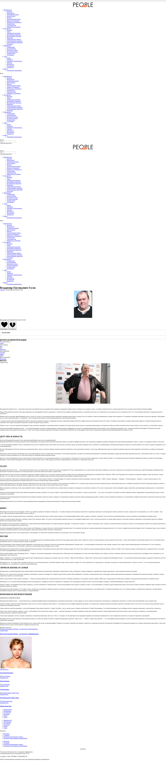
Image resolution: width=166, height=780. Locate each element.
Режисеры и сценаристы (14, 22)
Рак (1, 346)
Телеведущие (11, 24)
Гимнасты (10, 59)
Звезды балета (11, 16)
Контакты (6, 733)
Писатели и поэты (12, 50)
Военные (9, 30)
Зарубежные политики (13, 33)
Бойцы (9, 58)
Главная (2, 290)
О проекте (6, 735)
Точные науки (11, 53)
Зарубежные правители (14, 34)
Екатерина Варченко (6, 673)
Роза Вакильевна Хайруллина (9, 698)
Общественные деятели (14, 39)
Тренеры (9, 62)
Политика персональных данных (13, 737)
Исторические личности (14, 36)
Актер (2, 343)
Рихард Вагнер (4, 681)
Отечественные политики (14, 41)
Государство (7, 28)
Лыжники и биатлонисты (14, 61)
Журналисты (10, 13)
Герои (8, 31)
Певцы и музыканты (13, 20)
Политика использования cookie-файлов (15, 738)
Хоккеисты (10, 67)
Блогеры (9, 11)
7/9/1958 (2, 352)
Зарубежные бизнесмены (14, 70)
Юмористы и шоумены (13, 27)
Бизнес (5, 69)
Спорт (5, 56)
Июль (2, 354)
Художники (10, 55)
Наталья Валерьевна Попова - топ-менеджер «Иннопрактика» (19, 634)
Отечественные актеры (14, 19)
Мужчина (3, 349)
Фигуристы (10, 64)
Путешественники (12, 52)
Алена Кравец (4, 689)
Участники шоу (11, 25)
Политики (10, 44)
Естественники (11, 48)
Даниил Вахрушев (5, 706)
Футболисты (10, 66)
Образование (7, 45)
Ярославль (3, 359)
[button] (83, 73)
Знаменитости (7, 10)
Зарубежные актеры (13, 14)
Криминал (10, 38)
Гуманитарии (11, 47)
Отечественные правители (15, 42)
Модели (9, 17)
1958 (1, 355)
